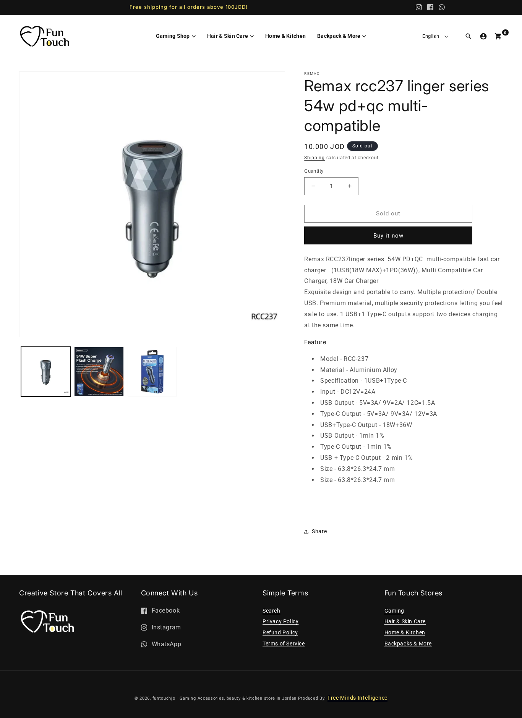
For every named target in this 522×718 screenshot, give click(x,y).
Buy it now (388, 235)
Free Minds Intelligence (357, 698)
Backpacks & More (408, 643)
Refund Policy (280, 632)
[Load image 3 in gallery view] (152, 371)
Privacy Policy (280, 621)
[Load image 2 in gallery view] (98, 371)
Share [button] (319, 531)
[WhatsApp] (442, 7)
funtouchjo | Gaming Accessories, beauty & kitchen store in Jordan (224, 698)
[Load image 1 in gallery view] (45, 371)
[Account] (483, 36)
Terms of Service (284, 643)
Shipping (314, 157)
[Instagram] (419, 7)
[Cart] (498, 36)
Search (271, 611)
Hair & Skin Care (405, 621)
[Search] (468, 36)
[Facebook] (430, 7)
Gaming (394, 611)
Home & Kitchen (404, 632)
